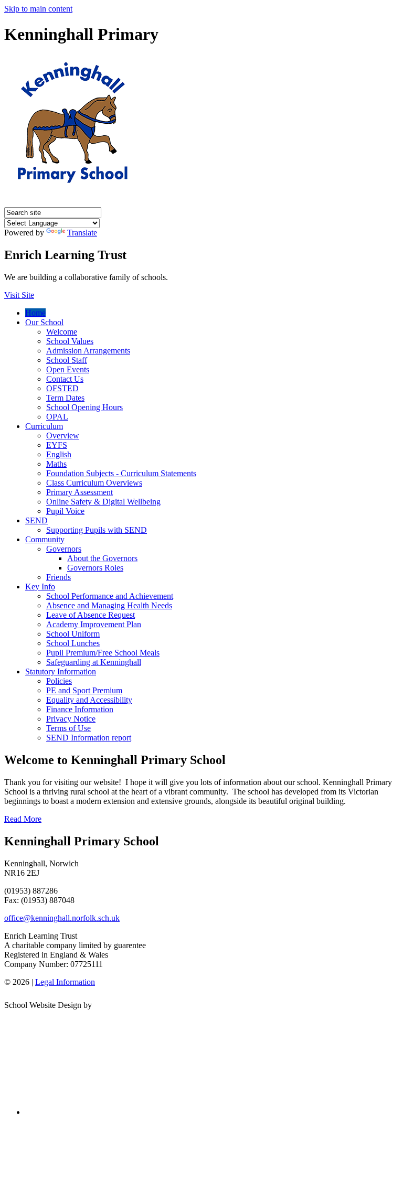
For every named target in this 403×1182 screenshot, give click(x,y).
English (58, 454)
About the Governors (102, 558)
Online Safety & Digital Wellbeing (103, 501)
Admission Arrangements (88, 350)
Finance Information (79, 709)
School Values (69, 341)
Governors (63, 548)
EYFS (56, 444)
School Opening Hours (84, 407)
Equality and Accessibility (89, 699)
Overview (62, 435)
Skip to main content (38, 8)
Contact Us (64, 378)
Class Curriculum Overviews (94, 482)
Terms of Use (68, 728)
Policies (59, 680)
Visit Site (19, 295)
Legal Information (65, 981)
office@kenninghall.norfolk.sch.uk (62, 918)
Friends (58, 577)
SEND (36, 520)
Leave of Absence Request (90, 614)
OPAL (57, 416)
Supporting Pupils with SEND (96, 529)
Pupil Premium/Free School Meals (103, 652)
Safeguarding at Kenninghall (93, 662)
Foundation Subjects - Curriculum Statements (121, 473)
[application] (201, 1057)
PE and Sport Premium (84, 690)
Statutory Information (60, 671)
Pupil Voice (65, 511)
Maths (56, 463)
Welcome (61, 331)
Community (45, 539)
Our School (44, 322)
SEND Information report (88, 737)
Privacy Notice (71, 718)
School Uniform (73, 633)
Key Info (40, 586)
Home (35, 312)
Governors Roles (95, 567)
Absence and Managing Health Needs (109, 605)
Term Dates (65, 397)
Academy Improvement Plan (93, 624)
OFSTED (62, 388)
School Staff (66, 360)
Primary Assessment (79, 492)
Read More (22, 818)
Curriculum (44, 426)
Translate (82, 232)
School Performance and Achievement (109, 596)
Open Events (67, 369)
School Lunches (73, 643)
